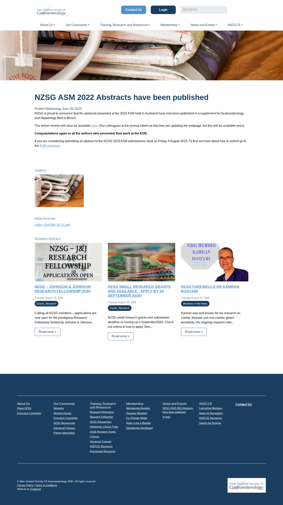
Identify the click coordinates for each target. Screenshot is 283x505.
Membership (169, 25)
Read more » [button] (47, 331)
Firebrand (35, 489)
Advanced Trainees (64, 428)
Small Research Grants (103, 431)
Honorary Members (136, 413)
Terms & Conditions (46, 485)
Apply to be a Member (138, 423)
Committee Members (210, 408)
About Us (46, 25)
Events (167, 416)
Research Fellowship (101, 416)
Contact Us (134, 9)
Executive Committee (29, 413)
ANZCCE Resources (101, 446)
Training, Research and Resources (124, 25)
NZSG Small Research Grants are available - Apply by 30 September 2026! (139, 291)
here (94, 125)
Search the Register (210, 423)
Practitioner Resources (102, 451)
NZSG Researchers (64, 423)
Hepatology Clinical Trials (104, 426)
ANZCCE (234, 25)
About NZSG (24, 408)
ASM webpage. (49, 145)
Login (163, 9)
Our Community (76, 25)
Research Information (102, 412)
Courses (94, 436)
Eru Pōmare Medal (136, 418)
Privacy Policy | (26, 485)
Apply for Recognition (211, 413)
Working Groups (62, 413)
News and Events (203, 25)
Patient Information (64, 432)
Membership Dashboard (139, 428)
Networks (59, 408)
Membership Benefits (138, 408)
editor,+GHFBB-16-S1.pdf (52, 224)
